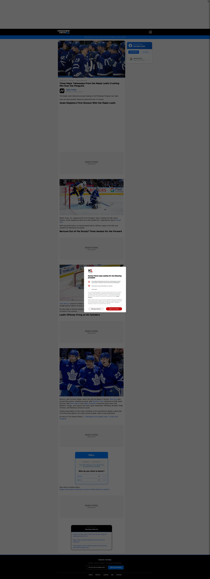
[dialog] (105, 289)
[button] (105, 289)
